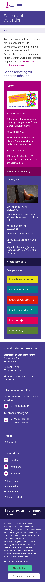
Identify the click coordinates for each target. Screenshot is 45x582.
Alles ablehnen (20, 568)
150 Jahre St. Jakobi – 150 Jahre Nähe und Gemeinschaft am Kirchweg (22, 159)
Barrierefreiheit (14, 497)
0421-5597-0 (13, 367)
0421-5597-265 (14, 370)
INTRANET (37, 512)
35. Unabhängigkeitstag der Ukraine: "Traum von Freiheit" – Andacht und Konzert (22, 141)
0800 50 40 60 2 (22, 406)
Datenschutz (13, 486)
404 (5, 31)
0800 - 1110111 (21, 419)
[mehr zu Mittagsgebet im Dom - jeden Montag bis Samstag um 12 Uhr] (22, 194)
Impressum (12, 481)
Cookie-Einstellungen (17, 561)
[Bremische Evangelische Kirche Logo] (11, 5)
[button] (20, 5)
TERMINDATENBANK (16, 512)
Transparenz (13, 491)
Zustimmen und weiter (24, 576)
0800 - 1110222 (21, 422)
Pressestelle (13, 442)
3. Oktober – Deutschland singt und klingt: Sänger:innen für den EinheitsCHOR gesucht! (22, 122)
